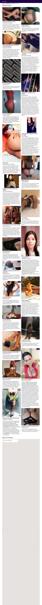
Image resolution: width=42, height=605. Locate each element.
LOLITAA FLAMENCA (27, 379)
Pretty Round (25, 25)
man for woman (7, 83)
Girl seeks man (6, 251)
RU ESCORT (4, 1)
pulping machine (26, 340)
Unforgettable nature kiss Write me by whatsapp (11, 46)
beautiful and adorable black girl (11, 418)
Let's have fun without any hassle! (11, 224)
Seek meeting (25, 180)
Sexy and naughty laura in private (11, 378)
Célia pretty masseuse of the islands (10, 189)
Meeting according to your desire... (28, 93)
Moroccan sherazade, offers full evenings (30, 53)
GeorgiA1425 (25, 257)
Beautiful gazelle (7, 297)
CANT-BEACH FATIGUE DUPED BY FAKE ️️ (30, 134)
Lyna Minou (25, 218)
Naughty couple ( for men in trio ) (30, 426)
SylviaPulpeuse (6, 319)
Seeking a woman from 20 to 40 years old (11, 271)
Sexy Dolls (5, 162)
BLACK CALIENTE (7, 114)
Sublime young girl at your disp (11, 352)
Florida (13, 3)
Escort (3, 3)
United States (8, 3)
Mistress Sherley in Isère (9, 21)
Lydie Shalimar (25, 300)
